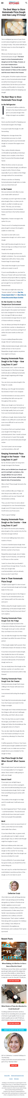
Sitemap (16, 1079)
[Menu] (2, 3)
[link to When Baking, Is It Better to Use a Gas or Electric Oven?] (14, 951)
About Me (14, 1065)
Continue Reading (14, 980)
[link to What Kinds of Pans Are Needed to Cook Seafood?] (14, 994)
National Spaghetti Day (17, 1075)
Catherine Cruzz (14, 893)
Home (11, 1079)
